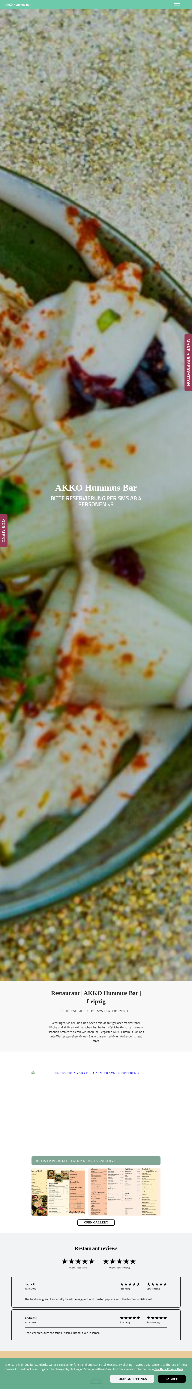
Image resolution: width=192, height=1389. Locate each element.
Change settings (132, 1379)
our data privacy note (168, 1369)
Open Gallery (96, 1222)
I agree (172, 1379)
